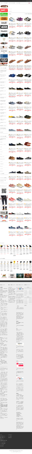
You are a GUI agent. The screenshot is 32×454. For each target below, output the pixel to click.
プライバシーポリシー (3, 441)
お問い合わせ (10, 437)
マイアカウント (10, 434)
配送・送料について (2, 437)
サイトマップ (2, 181)
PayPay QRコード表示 (3, 180)
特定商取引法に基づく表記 (3, 440)
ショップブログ (2, 444)
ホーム (1, 434)
